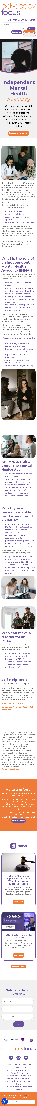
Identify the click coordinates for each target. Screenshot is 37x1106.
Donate (31, 29)
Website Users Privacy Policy (19, 1076)
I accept (18, 1102)
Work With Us (14, 1065)
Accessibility (29, 32)
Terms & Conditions (19, 1073)
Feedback (26, 1065)
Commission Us (19, 1067)
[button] (4, 1101)
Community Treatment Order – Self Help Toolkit (17, 708)
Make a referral (18, 133)
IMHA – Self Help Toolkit (12, 703)
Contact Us (16, 32)
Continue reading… (10, 769)
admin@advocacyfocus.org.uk (21, 817)
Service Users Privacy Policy (19, 1078)
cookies (25, 1095)
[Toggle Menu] (32, 40)
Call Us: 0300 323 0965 (22, 19)
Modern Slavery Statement (19, 1070)
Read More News (18, 966)
